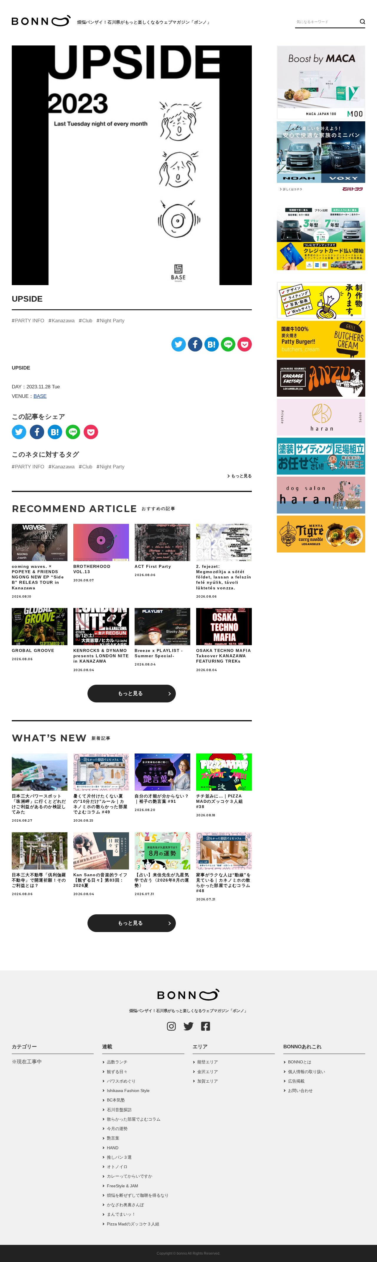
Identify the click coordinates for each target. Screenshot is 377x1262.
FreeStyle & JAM (122, 1185)
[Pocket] (244, 344)
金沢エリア (207, 1071)
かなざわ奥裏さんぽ (125, 1204)
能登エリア (207, 1062)
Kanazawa (63, 320)
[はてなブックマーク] (211, 344)
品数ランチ (117, 1062)
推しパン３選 (119, 1157)
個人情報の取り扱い (306, 1071)
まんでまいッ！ (121, 1214)
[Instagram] (171, 1026)
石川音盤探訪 (119, 1109)
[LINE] (228, 344)
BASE (40, 396)
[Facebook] (195, 344)
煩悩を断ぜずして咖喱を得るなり (138, 1195)
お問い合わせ (300, 1090)
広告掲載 (296, 1081)
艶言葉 (113, 1138)
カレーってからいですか (129, 1176)
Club (87, 320)
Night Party (112, 320)
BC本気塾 (116, 1100)
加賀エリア (207, 1081)
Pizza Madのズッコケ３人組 (133, 1224)
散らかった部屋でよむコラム (134, 1119)
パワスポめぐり (121, 1081)
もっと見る (241, 475)
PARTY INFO (29, 320)
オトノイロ (117, 1166)
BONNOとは (299, 1062)
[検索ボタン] (361, 21)
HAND (112, 1147)
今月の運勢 (117, 1128)
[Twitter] (178, 344)
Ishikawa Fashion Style (128, 1090)
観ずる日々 (117, 1071)
